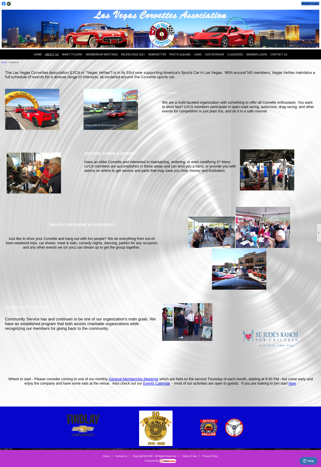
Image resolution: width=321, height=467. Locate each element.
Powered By (152, 460)
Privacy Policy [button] (210, 456)
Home (38, 54)
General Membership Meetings (133, 379)
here (292, 383)
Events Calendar (156, 383)
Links (198, 54)
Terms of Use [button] (189, 456)
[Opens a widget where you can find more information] (308, 461)
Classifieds (235, 54)
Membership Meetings (102, 54)
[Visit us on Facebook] (4, 4)
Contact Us (278, 54)
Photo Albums (180, 54)
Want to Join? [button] (72, 54)
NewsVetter (157, 54)
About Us (52, 54)
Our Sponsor (214, 54)
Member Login (310, 3)
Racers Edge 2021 (133, 54)
